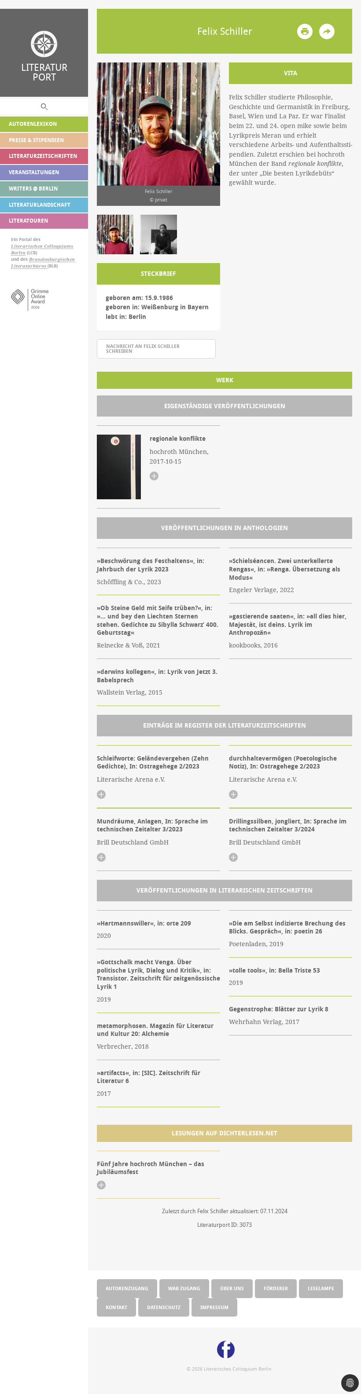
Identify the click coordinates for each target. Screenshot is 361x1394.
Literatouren (28, 220)
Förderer (276, 1288)
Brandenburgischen (52, 259)
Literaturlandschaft (39, 205)
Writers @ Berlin (33, 188)
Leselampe (321, 1288)
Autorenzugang (127, 1288)
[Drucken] (305, 31)
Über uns (232, 1288)
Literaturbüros (29, 265)
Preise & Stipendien (36, 140)
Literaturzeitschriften (43, 156)
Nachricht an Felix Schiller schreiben (143, 348)
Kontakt (116, 1307)
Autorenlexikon (33, 124)
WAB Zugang (184, 1288)
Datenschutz (163, 1307)
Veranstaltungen (34, 172)
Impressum (214, 1307)
